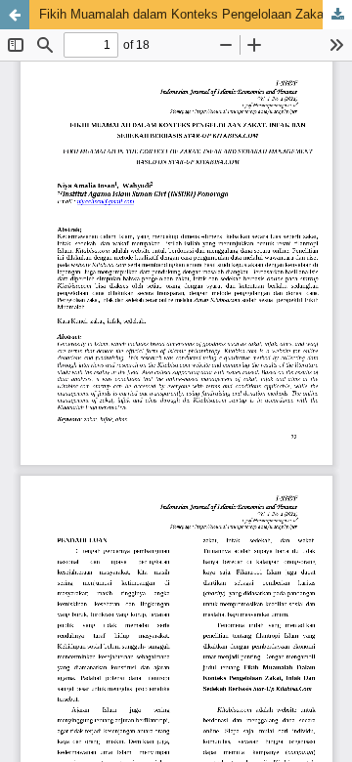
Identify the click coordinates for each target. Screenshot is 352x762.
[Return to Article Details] (14, 14)
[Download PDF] (337, 14)
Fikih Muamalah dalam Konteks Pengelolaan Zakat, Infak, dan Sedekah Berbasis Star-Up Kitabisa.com (195, 14)
